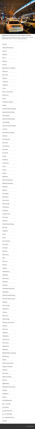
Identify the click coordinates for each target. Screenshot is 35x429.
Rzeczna (4, 261)
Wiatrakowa (5, 346)
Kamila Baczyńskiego (8, 132)
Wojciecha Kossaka (7, 363)
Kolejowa (4, 136)
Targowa (4, 325)
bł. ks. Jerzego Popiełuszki (6, 404)
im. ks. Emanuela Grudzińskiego (7, 414)
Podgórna (5, 231)
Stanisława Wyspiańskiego (6, 292)
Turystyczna (5, 339)
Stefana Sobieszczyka (8, 298)
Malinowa (5, 176)
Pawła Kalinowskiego (8, 224)
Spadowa (5, 281)
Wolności (4, 370)
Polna (4, 234)
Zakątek (4, 390)
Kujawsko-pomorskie (15, 35)
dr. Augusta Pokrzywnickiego (7, 407)
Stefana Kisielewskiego (8, 295)
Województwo (5, 35)
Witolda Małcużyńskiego (9, 353)
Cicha (4, 88)
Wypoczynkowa (6, 376)
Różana (4, 264)
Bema (4, 58)
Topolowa (5, 332)
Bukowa (4, 78)
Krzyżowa (5, 152)
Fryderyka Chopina (7, 102)
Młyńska (4, 190)
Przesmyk (5, 244)
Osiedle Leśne (6, 214)
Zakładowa (5, 393)
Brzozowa (5, 74)
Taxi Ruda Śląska (21, 426)
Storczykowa (6, 305)
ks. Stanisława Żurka (8, 417)
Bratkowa (5, 71)
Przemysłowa (6, 241)
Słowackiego (5, 319)
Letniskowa (5, 163)
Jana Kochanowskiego (8, 119)
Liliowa (4, 169)
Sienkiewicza (6, 271)
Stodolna (4, 302)
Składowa (5, 275)
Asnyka (4, 51)
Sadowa (4, 268)
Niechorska (5, 200)
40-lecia (4, 44)
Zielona (4, 397)
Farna (4, 98)
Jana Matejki (5, 122)
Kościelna (5, 149)
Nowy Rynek (6, 203)
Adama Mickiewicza (8, 47)
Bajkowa (4, 54)
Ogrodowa (5, 210)
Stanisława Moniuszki (8, 288)
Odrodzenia (5, 207)
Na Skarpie (5, 193)
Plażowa (4, 227)
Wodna (4, 359)
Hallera (4, 105)
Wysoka (4, 380)
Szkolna (4, 312)
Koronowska (5, 146)
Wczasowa (5, 342)
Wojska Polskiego (7, 366)
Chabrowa (5, 81)
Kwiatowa (5, 159)
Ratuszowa (5, 254)
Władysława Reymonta (8, 387)
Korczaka (5, 142)
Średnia (4, 420)
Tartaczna (5, 329)
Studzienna (5, 309)
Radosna (4, 251)
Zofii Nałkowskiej (7, 400)
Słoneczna (5, 315)
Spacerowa (5, 278)
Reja (3, 258)
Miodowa (4, 186)
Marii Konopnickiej (7, 180)
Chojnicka (5, 85)
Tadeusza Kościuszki (8, 322)
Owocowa (5, 217)
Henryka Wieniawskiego (9, 108)
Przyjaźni (5, 247)
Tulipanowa (5, 336)
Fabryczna (5, 95)
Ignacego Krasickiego (8, 112)
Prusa (4, 237)
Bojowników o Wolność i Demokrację (9, 68)
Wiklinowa (5, 349)
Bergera (4, 61)
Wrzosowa (5, 373)
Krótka (4, 156)
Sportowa (5, 285)
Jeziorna (4, 129)
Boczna (4, 64)
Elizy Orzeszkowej (7, 91)
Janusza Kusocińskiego (9, 125)
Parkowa (4, 220)
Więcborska (5, 356)
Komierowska (6, 139)
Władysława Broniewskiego (6, 384)
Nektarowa (5, 197)
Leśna (4, 166)
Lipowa (4, 173)
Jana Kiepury (6, 115)
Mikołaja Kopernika (7, 183)
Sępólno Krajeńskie (26, 35)
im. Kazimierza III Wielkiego (7, 411)
